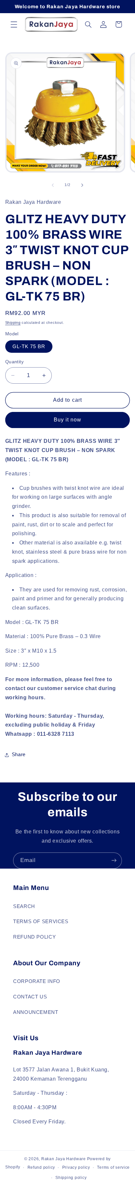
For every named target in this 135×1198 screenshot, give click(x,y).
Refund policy (41, 1167)
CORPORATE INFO (36, 981)
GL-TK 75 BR (29, 346)
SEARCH (24, 906)
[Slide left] (53, 185)
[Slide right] (82, 185)
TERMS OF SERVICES (40, 921)
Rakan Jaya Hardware (63, 1159)
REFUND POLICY (34, 937)
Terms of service (113, 1167)
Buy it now (68, 419)
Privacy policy (76, 1167)
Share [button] (19, 754)
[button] (13, 24)
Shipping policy (71, 1178)
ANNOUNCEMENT (35, 1012)
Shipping (13, 322)
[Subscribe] (114, 860)
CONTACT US (30, 996)
